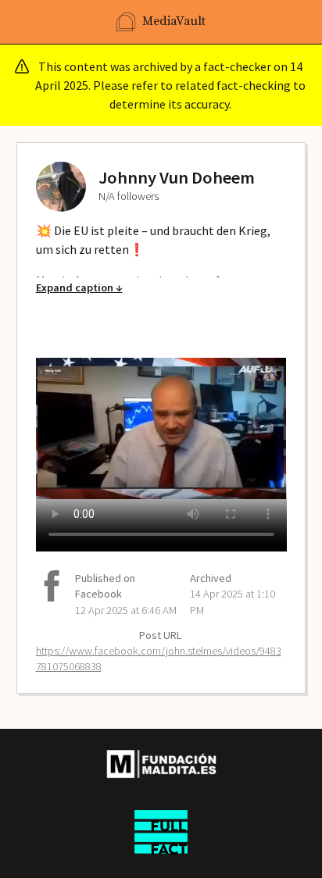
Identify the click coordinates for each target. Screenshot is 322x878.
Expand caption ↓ (79, 287)
